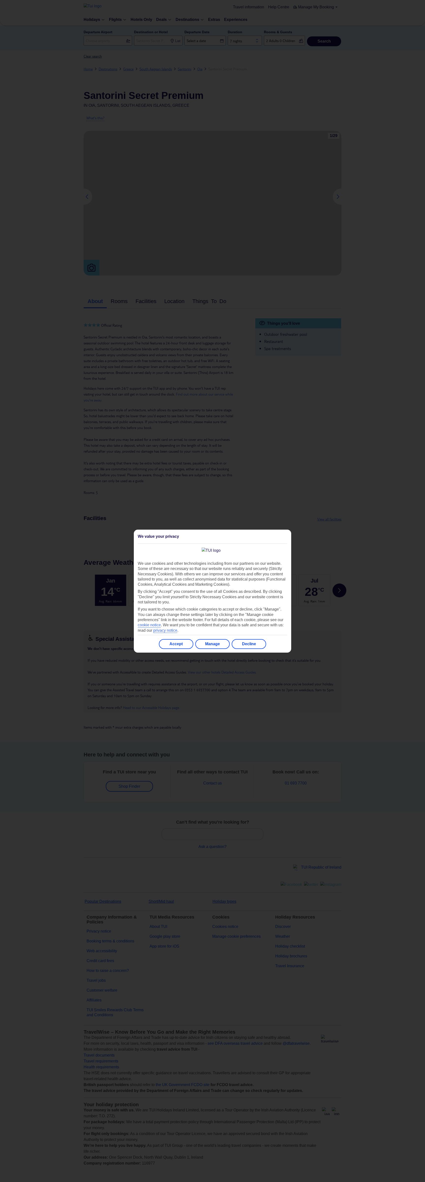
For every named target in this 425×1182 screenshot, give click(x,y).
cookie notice (149, 625)
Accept (176, 644)
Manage (212, 644)
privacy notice (165, 630)
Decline (249, 644)
